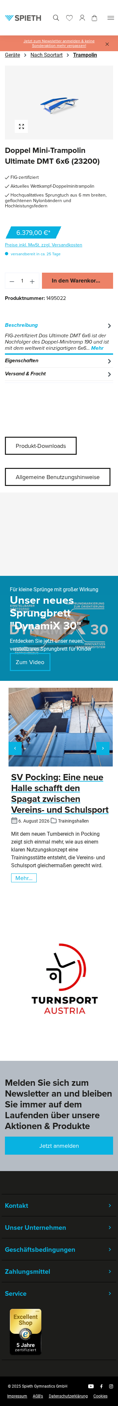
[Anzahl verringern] (12, 281)
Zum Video (30, 662)
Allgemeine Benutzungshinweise (58, 477)
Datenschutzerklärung (68, 1396)
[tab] (59, 337)
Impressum (17, 1396)
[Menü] (110, 18)
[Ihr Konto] (82, 17)
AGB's (38, 1396)
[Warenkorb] (94, 17)
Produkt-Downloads (41, 446)
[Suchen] (56, 17)
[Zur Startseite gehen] (23, 18)
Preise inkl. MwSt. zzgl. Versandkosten (43, 244)
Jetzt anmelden (59, 1146)
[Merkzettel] (69, 17)
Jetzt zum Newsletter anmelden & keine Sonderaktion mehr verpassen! (59, 43)
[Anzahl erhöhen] (32, 281)
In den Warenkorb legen (82, 280)
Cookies (100, 1396)
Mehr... (23, 878)
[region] (59, 102)
